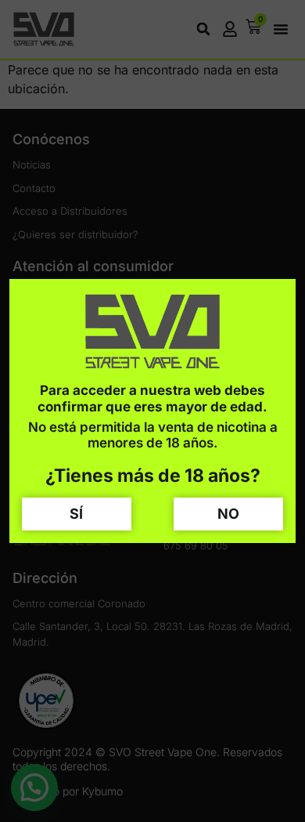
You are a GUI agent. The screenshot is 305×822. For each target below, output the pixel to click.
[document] (152, 411)
